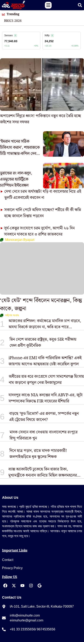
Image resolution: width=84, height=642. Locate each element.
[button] (48, 5)
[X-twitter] (14, 585)
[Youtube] (22, 585)
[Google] (39, 585)
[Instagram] (31, 585)
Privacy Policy (12, 568)
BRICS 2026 (13, 21)
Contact (7, 560)
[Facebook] (5, 585)
